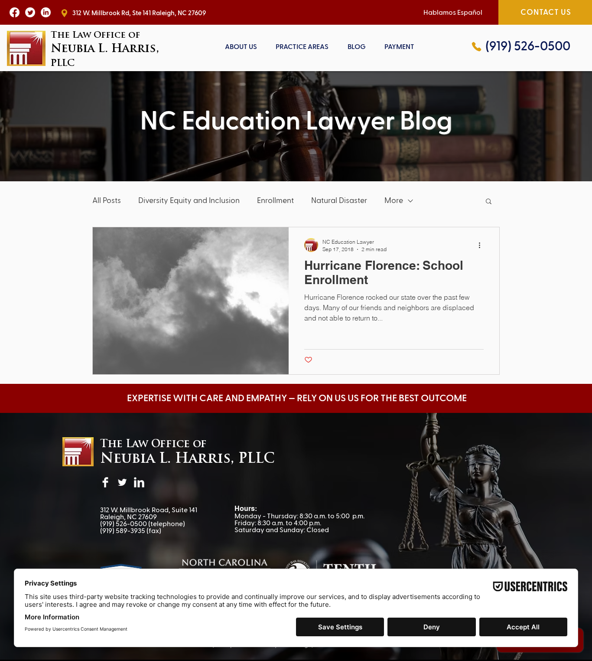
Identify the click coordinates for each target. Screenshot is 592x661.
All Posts (106, 201)
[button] (302, 47)
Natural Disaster (339, 201)
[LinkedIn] (139, 482)
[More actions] (482, 245)
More (393, 201)
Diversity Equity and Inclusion (189, 201)
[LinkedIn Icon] (46, 12)
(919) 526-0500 (123, 523)
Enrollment (275, 201)
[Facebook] (105, 482)
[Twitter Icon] (30, 12)
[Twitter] (122, 482)
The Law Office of (153, 444)
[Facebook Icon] (15, 12)
